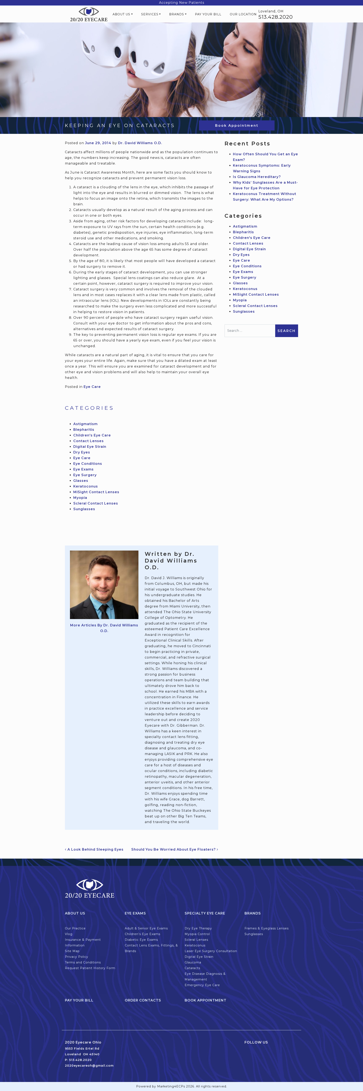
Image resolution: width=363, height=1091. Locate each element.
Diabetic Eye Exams (141, 940)
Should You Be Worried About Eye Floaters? (174, 849)
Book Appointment (236, 126)
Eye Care (92, 387)
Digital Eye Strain (89, 447)
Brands (176, 14)
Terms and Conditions (83, 962)
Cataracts (192, 968)
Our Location (243, 14)
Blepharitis (83, 430)
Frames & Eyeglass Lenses (267, 928)
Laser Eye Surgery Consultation (211, 951)
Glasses (80, 481)
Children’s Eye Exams (142, 934)
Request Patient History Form (90, 968)
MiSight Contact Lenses (96, 492)
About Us (121, 14)
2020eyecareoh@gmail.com (89, 1065)
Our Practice (75, 928)
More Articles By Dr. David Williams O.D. (104, 628)
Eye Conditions (87, 464)
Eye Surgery (85, 475)
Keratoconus (85, 486)
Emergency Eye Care (202, 985)
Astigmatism (85, 424)
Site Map (72, 951)
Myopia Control (197, 934)
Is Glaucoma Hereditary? (257, 177)
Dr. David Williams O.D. (140, 143)
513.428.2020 (275, 17)
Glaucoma (193, 962)
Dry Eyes (81, 452)
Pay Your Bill (208, 14)
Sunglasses (84, 509)
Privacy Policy (76, 957)
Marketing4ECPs (171, 1086)
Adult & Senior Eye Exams (146, 928)
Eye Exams (83, 469)
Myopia (80, 498)
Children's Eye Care (92, 435)
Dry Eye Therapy (198, 928)
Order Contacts (143, 1000)
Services (149, 14)
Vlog (68, 934)
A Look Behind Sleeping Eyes (95, 849)
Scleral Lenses (196, 940)
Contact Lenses (88, 441)
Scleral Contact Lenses (95, 503)
